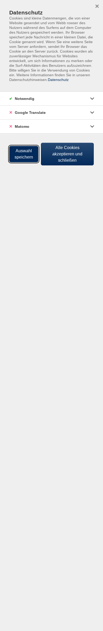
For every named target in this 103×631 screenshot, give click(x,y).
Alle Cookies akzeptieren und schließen (67, 153)
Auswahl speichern (24, 154)
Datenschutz (58, 80)
